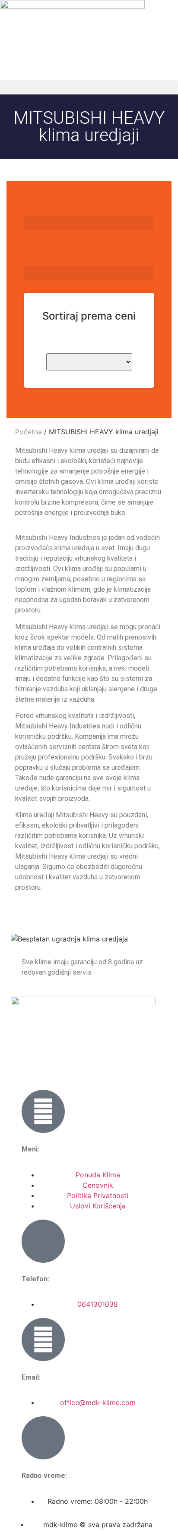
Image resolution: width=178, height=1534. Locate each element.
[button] (89, 87)
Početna (28, 431)
